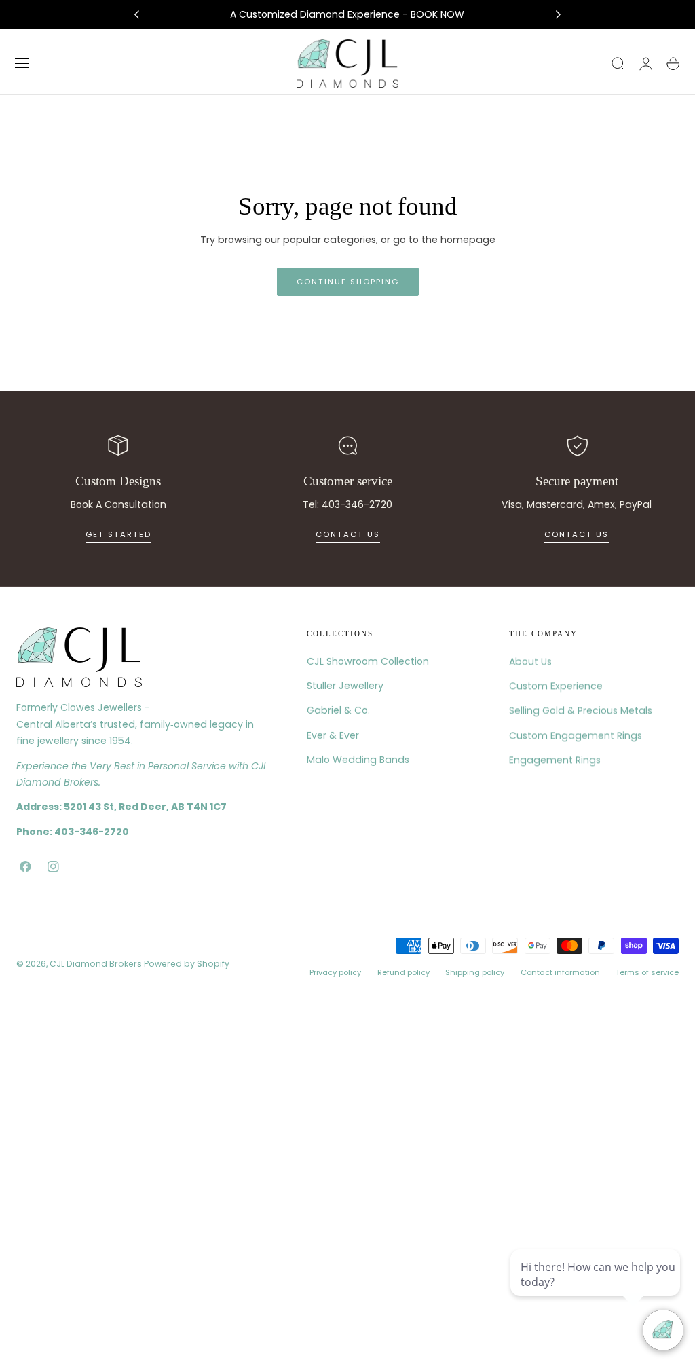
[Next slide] (558, 15)
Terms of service (647, 972)
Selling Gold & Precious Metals (580, 711)
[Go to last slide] (136, 15)
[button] (22, 64)
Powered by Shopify (186, 964)
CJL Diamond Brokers (96, 964)
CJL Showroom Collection (368, 661)
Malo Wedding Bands (358, 760)
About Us (530, 661)
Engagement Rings (555, 760)
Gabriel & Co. (338, 711)
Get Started (118, 534)
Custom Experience (556, 686)
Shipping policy (474, 972)
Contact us (348, 534)
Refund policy (403, 972)
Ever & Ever (333, 735)
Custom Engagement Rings (575, 735)
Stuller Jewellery (345, 686)
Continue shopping (348, 281)
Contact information (560, 972)
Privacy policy (335, 972)
